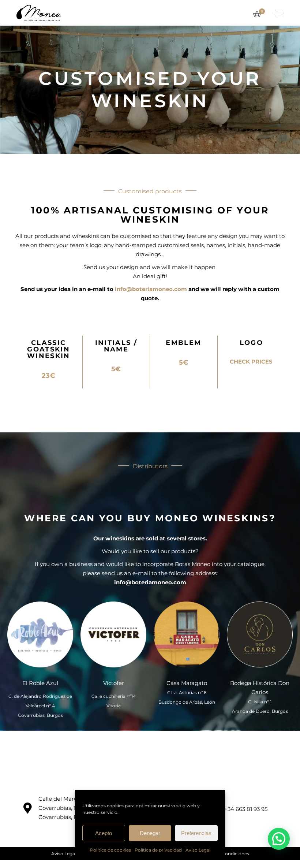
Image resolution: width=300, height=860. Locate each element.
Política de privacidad (158, 850)
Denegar (150, 833)
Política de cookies (110, 850)
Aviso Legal (197, 850)
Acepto (103, 833)
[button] (279, 839)
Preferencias (196, 833)
